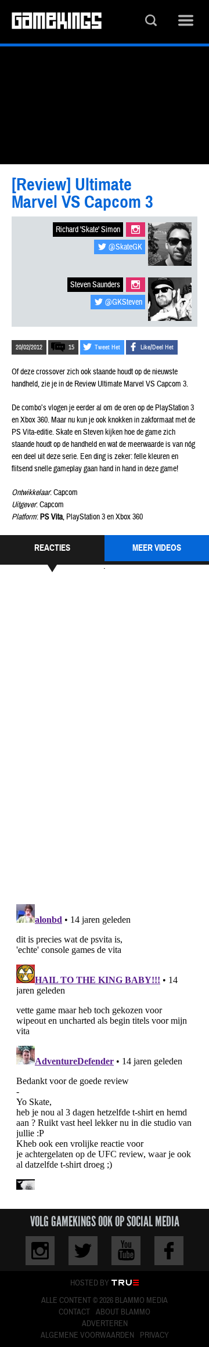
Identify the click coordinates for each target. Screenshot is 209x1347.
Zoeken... (151, 22)
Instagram (135, 229)
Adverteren (105, 1324)
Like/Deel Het (157, 347)
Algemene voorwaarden (87, 1335)
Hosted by (89, 1283)
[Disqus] (104, 736)
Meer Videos (156, 548)
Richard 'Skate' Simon (88, 230)
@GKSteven (123, 302)
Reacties (52, 548)
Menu (185, 22)
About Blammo (123, 1312)
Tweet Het (107, 347)
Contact (74, 1312)
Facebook (168, 1250)
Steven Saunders (95, 285)
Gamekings (57, 22)
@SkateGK (125, 247)
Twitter (83, 1250)
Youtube (125, 1250)
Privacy (154, 1335)
